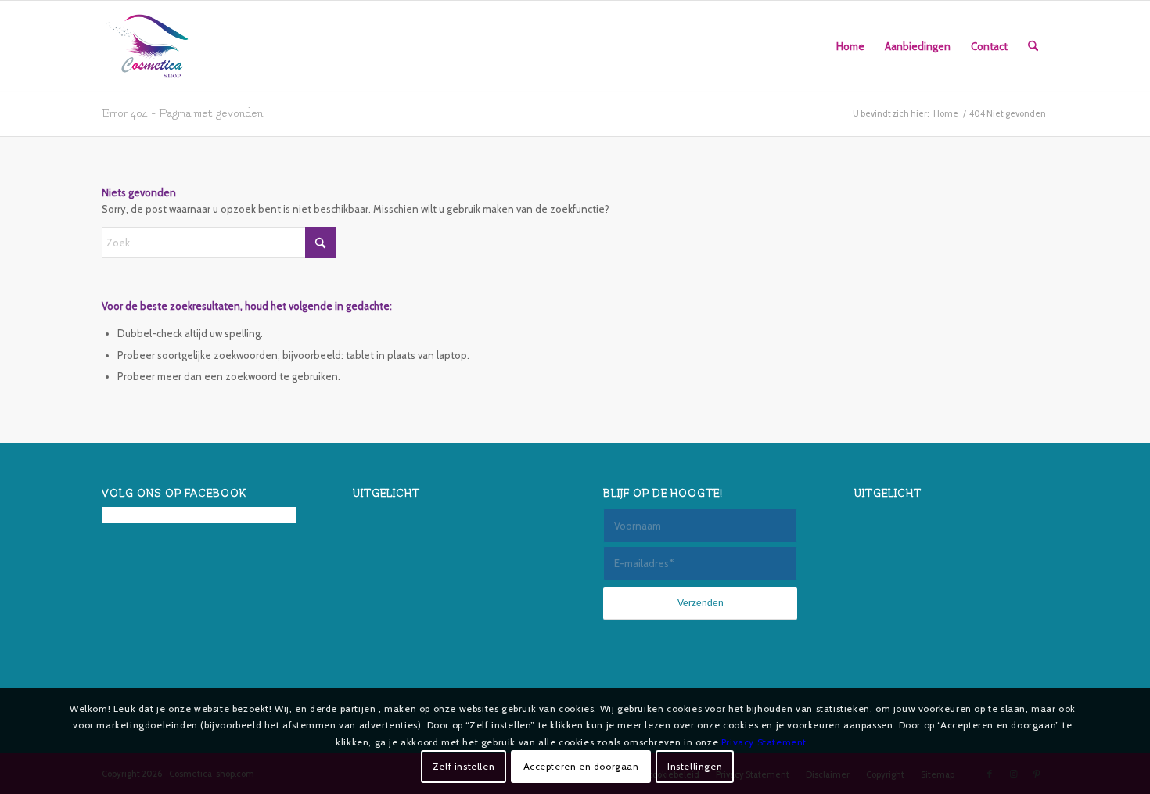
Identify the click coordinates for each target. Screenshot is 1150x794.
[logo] (147, 46)
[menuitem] (850, 46)
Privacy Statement (764, 741)
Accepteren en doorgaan (581, 766)
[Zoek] (1033, 46)
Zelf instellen (463, 766)
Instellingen (694, 766)
